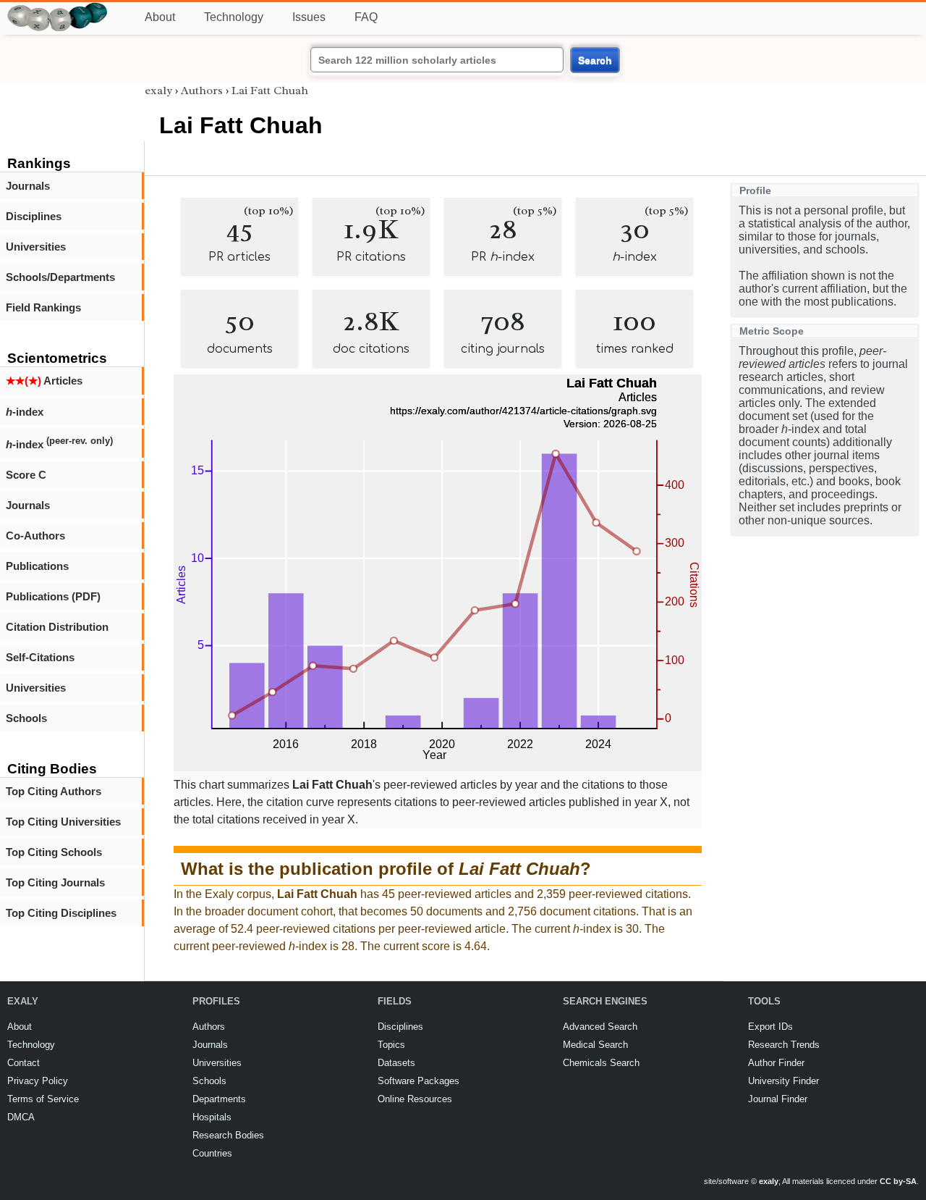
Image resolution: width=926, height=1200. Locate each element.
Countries (212, 1153)
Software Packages (418, 1080)
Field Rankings (43, 307)
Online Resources (415, 1099)
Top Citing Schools (54, 852)
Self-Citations (40, 657)
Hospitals (212, 1117)
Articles (44, 380)
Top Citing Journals (55, 882)
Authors (202, 90)
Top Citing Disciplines (61, 913)
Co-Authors (35, 535)
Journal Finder (777, 1099)
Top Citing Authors (53, 791)
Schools (26, 718)
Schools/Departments (60, 277)
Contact (23, 1062)
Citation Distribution (57, 627)
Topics (391, 1044)
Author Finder (776, 1062)
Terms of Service (43, 1099)
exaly (158, 90)
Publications (37, 566)
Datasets (396, 1062)
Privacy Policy (37, 1080)
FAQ (366, 17)
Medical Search (595, 1044)
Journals (28, 186)
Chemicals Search (601, 1062)
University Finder (783, 1080)
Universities (36, 246)
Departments (219, 1099)
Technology (233, 17)
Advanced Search (600, 1026)
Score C (26, 475)
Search (595, 60)
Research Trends (784, 1044)
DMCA (21, 1117)
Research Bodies (228, 1135)
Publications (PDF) (53, 596)
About (160, 17)
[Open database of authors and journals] (58, 8)
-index (24, 412)
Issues (309, 17)
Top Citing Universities (63, 821)
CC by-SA (898, 1181)
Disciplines (33, 216)
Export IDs (770, 1026)
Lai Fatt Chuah (270, 90)
